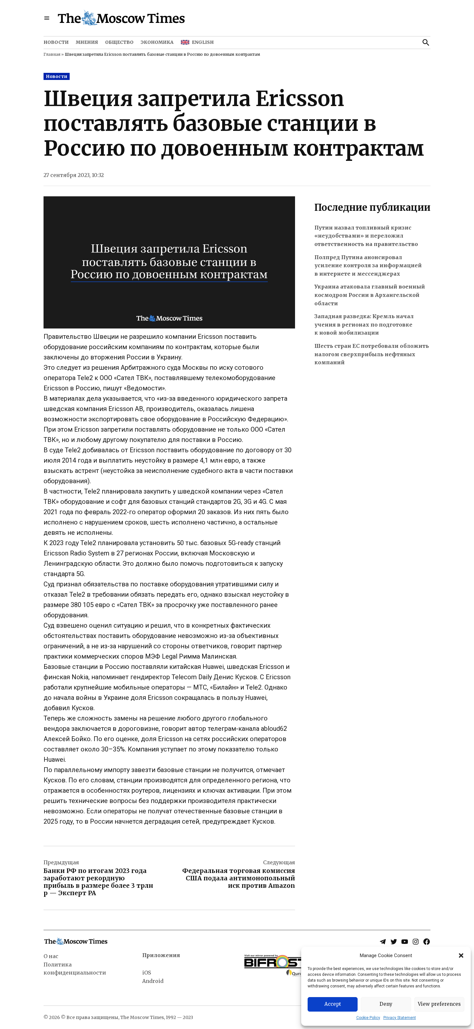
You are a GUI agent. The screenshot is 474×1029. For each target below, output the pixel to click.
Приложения (161, 955)
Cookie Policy (368, 1017)
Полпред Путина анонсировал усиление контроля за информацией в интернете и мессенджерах (368, 265)
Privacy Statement (399, 1017)
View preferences (439, 1004)
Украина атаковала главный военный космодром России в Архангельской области (369, 294)
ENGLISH (203, 42)
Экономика (157, 42)
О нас (51, 956)
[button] (461, 955)
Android (152, 981)
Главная (52, 54)
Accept (332, 1004)
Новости (56, 42)
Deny (386, 1004)
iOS (146, 972)
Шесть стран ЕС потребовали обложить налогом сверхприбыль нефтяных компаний (371, 354)
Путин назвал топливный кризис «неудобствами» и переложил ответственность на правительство (366, 235)
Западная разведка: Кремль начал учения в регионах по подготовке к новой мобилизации (364, 324)
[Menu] (47, 18)
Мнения (87, 42)
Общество (119, 42)
